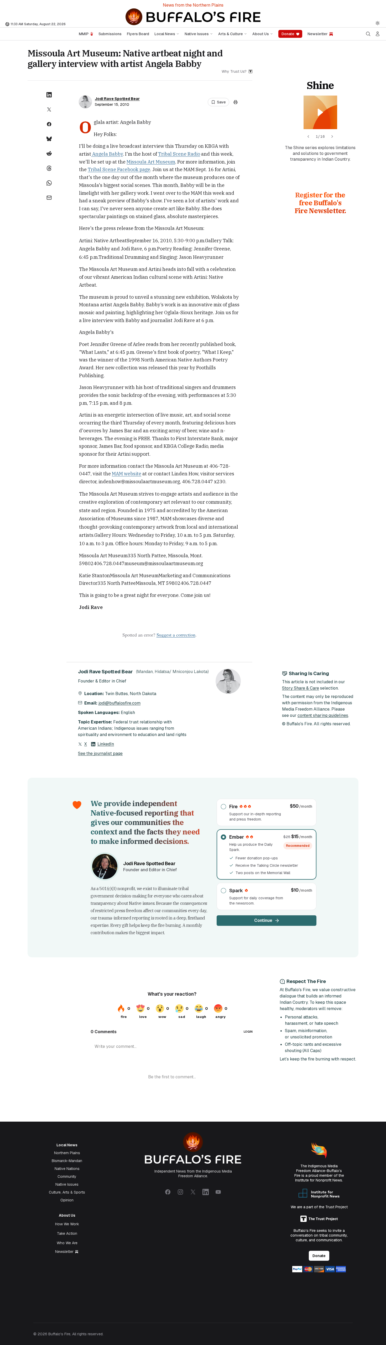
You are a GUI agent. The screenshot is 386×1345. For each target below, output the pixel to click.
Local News (164, 33)
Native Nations (67, 1168)
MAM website (126, 474)
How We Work (67, 1224)
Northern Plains (67, 1152)
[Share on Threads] (49, 168)
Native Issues (197, 33)
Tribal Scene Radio (179, 154)
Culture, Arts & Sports (67, 1192)
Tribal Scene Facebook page (119, 169)
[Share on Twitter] (49, 109)
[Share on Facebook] (49, 124)
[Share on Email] (49, 197)
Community (67, 1176)
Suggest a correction (176, 635)
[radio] (266, 812)
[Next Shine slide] (332, 136)
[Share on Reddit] (49, 153)
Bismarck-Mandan (67, 1160)
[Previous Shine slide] (308, 136)
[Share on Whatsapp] (49, 183)
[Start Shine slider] (320, 112)
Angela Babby (107, 154)
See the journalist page (100, 753)
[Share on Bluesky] (49, 139)
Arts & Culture (230, 33)
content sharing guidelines (323, 715)
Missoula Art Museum (151, 162)
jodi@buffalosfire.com (119, 703)
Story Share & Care (300, 688)
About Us (260, 33)
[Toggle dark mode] (377, 23)
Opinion (67, 1200)
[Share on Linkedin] (49, 94)
